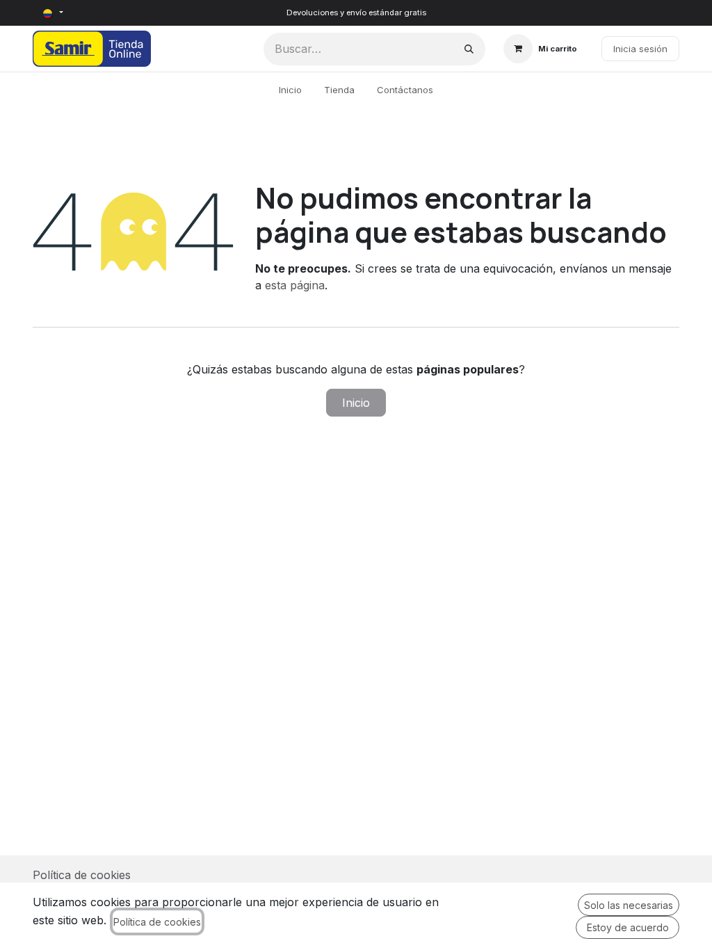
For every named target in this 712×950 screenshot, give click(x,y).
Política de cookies (82, 875)
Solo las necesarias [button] (628, 905)
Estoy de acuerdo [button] (628, 927)
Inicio (356, 403)
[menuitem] (290, 90)
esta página (295, 285)
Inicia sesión (640, 48)
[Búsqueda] (469, 49)
